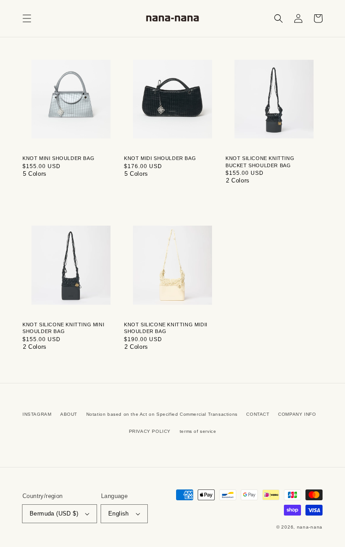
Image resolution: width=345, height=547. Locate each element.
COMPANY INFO (297, 414)
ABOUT (68, 414)
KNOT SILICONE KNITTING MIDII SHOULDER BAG (166, 328)
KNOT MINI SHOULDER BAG (58, 158)
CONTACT (257, 414)
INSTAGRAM (36, 414)
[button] (27, 18)
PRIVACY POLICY (150, 431)
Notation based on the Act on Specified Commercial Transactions (162, 414)
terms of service (198, 431)
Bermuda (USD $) (54, 513)
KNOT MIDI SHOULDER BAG (160, 158)
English (118, 513)
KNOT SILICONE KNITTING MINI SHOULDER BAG (63, 328)
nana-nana (310, 527)
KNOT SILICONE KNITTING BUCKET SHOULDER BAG (260, 162)
